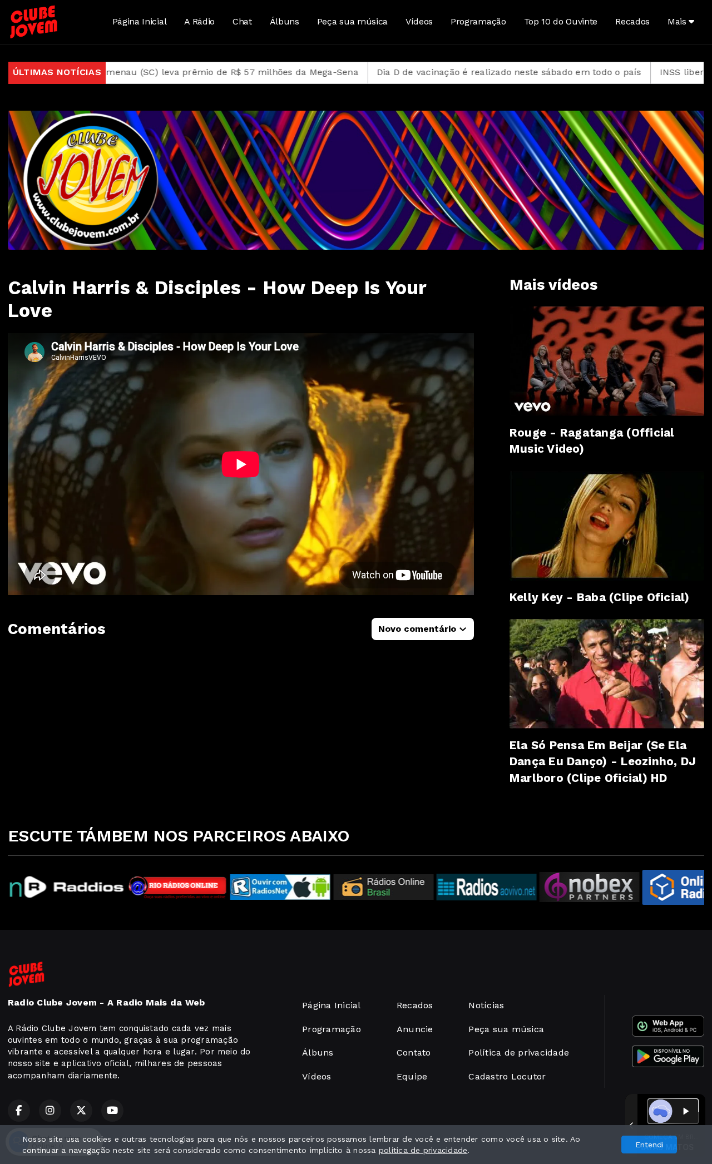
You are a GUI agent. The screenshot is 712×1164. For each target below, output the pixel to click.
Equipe (412, 1076)
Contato (414, 1052)
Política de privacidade (518, 1052)
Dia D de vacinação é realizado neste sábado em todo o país (422, 72)
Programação (478, 21)
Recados (632, 21)
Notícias (486, 1005)
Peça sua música (352, 21)
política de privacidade (423, 1150)
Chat (242, 21)
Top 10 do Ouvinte (561, 21)
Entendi (649, 1144)
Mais (678, 21)
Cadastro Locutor (507, 1076)
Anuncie (415, 1029)
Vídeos (419, 21)
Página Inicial (139, 21)
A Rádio (199, 21)
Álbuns (284, 21)
